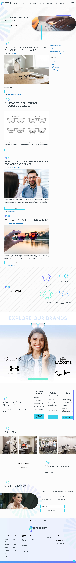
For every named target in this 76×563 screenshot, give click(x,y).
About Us (15, 3)
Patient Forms (7, 545)
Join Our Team (7, 556)
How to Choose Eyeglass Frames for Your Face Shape (26, 163)
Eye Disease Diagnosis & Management (39, 416)
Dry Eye (53, 61)
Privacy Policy (7, 548)
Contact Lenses (11, 94)
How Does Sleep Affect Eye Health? (57, 53)
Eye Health (54, 64)
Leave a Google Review (22, 467)
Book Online (14, 25)
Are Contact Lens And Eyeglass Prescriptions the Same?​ (25, 49)
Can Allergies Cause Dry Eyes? (56, 50)
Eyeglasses (54, 66)
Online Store (50, 3)
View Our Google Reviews (23, 463)
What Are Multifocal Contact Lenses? (57, 51)
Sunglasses (32, 539)
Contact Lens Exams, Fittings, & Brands (16, 549)
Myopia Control (25, 542)
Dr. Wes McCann (13, 53)
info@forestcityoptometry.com (66, 501)
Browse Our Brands (38, 379)
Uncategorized (55, 70)
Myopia (53, 69)
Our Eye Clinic (7, 538)
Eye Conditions (55, 62)
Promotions (6, 544)
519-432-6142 (71, 4)
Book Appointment (60, 3)
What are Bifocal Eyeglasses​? (56, 45)
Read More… (18, 91)
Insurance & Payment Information (6, 541)
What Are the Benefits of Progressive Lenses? (21, 104)
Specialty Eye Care (33, 3)
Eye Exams (23, 3)
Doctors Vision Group (41, 520)
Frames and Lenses (19, 94)
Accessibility (7, 553)
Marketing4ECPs (36, 561)
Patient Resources (8, 555)
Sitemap (6, 547)
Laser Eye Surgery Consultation (53, 416)
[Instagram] (56, 538)
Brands (42, 3)
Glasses (31, 538)
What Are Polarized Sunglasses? (26, 219)
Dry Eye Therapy (67, 417)
